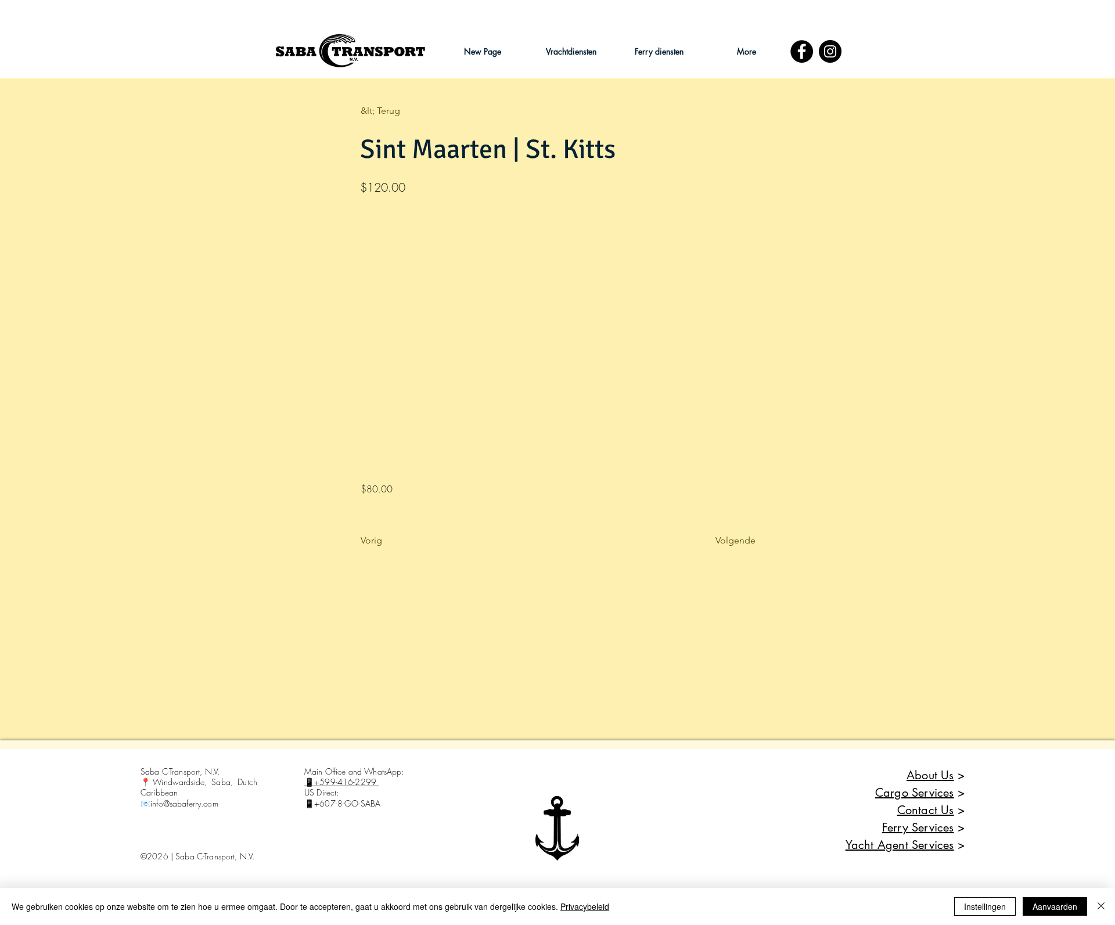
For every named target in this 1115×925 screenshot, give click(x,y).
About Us (930, 775)
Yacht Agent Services (900, 844)
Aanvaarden (1055, 906)
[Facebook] (801, 51)
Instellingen (985, 906)
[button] (571, 51)
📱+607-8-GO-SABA (342, 803)
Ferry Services (918, 827)
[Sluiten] (1101, 906)
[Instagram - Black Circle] (830, 51)
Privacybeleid (584, 906)
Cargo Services (914, 792)
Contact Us (925, 810)
